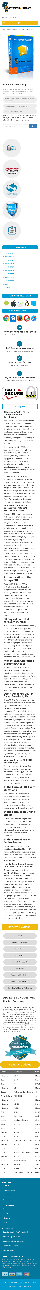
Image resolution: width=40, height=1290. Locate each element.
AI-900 (16, 1100)
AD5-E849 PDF (8, 288)
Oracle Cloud (20, 968)
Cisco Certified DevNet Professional (20, 988)
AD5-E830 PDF (9, 277)
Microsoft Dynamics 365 (20, 962)
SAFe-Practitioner (20, 1160)
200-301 (16, 1080)
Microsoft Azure (20, 949)
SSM (15, 1128)
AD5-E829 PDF (9, 274)
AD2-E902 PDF (9, 270)
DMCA (5, 1199)
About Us (6, 1186)
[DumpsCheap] (16, 7)
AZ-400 (16, 1104)
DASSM (16, 1112)
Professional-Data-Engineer (23, 1092)
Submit (33, 126)
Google (5, 1213)
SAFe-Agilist (18, 1116)
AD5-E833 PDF (9, 281)
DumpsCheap (7, 1007)
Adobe (9, 29)
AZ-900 (16, 1144)
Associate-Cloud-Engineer (22, 1152)
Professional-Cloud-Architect (23, 1172)
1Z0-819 (17, 1148)
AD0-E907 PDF (9, 260)
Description (20, 407)
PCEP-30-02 (18, 1096)
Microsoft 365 (20, 955)
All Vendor (6, 1195)
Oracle (5, 1222)
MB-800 (16, 1076)
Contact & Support (9, 1190)
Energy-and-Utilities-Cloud (23, 1140)
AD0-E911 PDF (9, 263)
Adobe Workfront (18, 29)
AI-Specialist (18, 1164)
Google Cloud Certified (20, 942)
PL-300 (16, 1108)
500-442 (16, 1168)
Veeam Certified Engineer (20, 975)
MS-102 (16, 1132)
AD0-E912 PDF (9, 267)
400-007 (16, 1136)
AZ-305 (16, 1156)
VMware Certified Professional (20, 981)
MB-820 (16, 1088)
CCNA (20, 936)
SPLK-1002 (17, 1124)
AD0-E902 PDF (9, 253)
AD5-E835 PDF (9, 284)
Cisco (5, 1209)
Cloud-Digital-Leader (21, 1120)
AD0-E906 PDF (9, 257)
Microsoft (6, 1218)
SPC (15, 1084)
